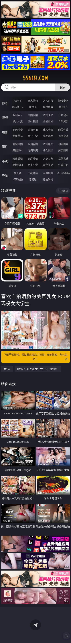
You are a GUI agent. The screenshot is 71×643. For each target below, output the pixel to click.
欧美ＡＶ (48, 115)
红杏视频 (18, 179)
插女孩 (17, 173)
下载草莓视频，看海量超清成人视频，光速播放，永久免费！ (35, 357)
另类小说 (33, 164)
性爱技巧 (63, 164)
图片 (5, 147)
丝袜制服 (33, 121)
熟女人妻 (18, 121)
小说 (5, 161)
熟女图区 (48, 150)
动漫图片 (63, 144)
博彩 (5, 103)
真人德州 (33, 100)
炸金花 (33, 106)
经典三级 (33, 135)
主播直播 (48, 121)
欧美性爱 (63, 129)
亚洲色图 (33, 144)
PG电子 (17, 100)
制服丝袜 (18, 135)
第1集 (7, 369)
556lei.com (35, 78)
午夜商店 (33, 173)
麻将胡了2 (17, 106)
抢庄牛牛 (63, 106)
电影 (5, 132)
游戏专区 (63, 100)
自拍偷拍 (33, 115)
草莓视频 (48, 173)
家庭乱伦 (33, 158)
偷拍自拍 (33, 129)
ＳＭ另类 (63, 121)
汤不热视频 (63, 173)
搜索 (62, 87)
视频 (5, 118)
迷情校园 (18, 164)
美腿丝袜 (18, 150)
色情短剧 (48, 179)
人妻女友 (48, 158)
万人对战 (48, 100)
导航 (5, 176)
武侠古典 (63, 158)
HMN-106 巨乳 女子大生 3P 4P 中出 (37, 369)
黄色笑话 (48, 164)
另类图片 (63, 150)
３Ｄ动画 (63, 115)
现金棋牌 (48, 106)
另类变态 (63, 135)
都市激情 (18, 158)
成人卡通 (48, 129)
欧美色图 (48, 144)
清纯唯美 (33, 150)
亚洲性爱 (18, 129)
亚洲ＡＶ (18, 115)
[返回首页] (66, 635)
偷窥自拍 (18, 144)
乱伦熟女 (48, 135)
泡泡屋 (33, 179)
